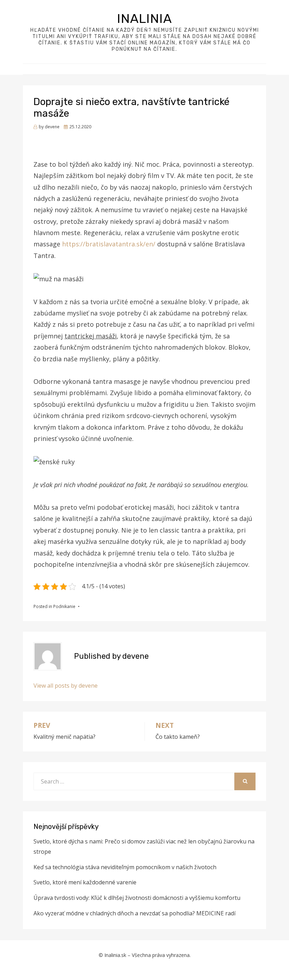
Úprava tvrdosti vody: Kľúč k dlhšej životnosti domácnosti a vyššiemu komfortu (136, 898)
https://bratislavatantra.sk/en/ (108, 244)
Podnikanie (64, 606)
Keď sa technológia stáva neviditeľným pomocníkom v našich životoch (124, 867)
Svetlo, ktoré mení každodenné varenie (84, 882)
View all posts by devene (65, 685)
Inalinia (144, 18)
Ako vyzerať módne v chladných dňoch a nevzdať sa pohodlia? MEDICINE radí (134, 913)
